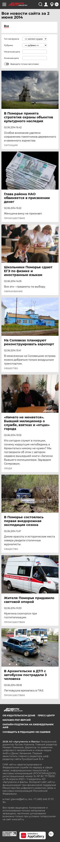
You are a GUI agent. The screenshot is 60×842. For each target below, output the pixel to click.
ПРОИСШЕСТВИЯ (14, 218)
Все (6, 26)
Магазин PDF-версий (17, 720)
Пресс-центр (46, 715)
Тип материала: (11, 39)
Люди (8, 468)
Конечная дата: (11, 58)
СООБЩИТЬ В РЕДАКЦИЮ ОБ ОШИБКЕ (26, 732)
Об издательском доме (19, 715)
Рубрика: (8, 45)
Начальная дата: (12, 52)
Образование (13, 291)
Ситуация (11, 145)
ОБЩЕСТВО (11, 368)
